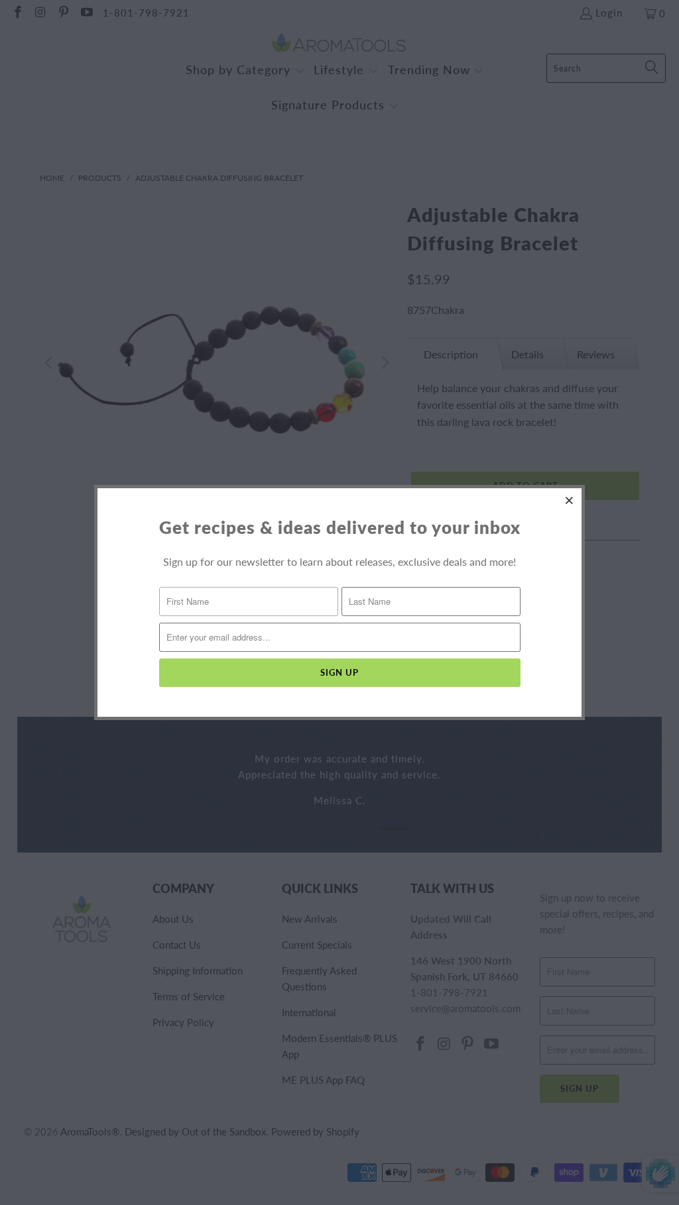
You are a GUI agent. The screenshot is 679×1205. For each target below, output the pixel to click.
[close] (570, 500)
